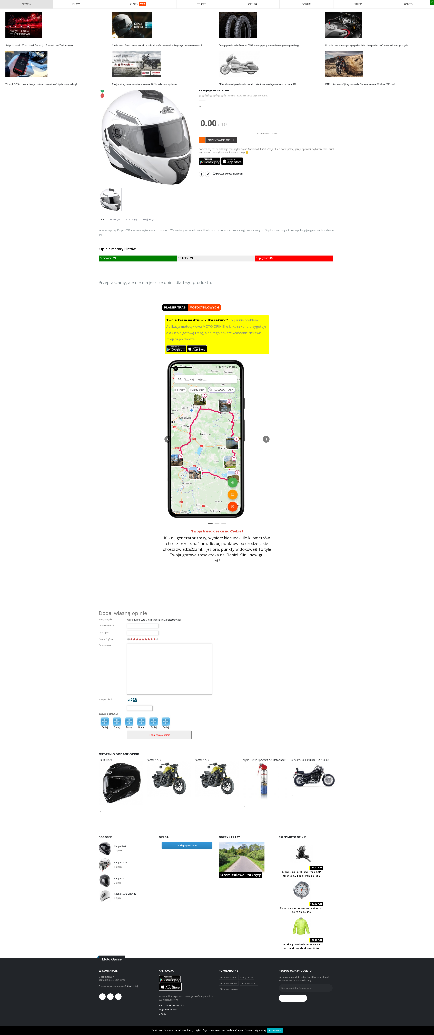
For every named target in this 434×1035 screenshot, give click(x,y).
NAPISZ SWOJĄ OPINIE (221, 140)
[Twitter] (207, 174)
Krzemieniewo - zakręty (240, 875)
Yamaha (116, 81)
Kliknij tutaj (132, 986)
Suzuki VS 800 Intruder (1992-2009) (310, 759)
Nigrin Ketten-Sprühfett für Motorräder (264, 759)
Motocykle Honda (228, 977)
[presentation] (104, 136)
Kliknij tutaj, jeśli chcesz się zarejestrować (157, 619)
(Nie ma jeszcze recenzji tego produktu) (248, 96)
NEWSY (26, 4)
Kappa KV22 (120, 862)
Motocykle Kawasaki (229, 989)
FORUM (306, 4)
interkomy (117, 42)
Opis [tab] (101, 219)
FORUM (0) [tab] (131, 219)
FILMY (76, 4)
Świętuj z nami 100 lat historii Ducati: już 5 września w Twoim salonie (39, 45)
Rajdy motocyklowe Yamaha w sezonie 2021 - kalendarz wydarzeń (144, 84)
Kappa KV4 (120, 846)
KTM (327, 81)
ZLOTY (137, 4)
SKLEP (358, 4)
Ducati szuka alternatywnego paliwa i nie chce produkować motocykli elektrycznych (366, 45)
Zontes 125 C (154, 759)
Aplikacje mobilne (14, 81)
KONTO (408, 4)
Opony (222, 42)
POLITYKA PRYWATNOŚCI (171, 1005)
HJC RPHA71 (105, 759)
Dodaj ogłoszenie (187, 845)
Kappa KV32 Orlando (125, 893)
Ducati (8, 42)
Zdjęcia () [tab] (148, 219)
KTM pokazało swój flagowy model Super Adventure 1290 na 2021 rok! (360, 84)
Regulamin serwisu (168, 1009)
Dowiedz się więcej (255, 1030)
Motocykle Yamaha (228, 983)
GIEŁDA (253, 4)
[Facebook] (201, 174)
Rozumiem (275, 1030)
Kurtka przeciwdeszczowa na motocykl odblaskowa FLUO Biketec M (301, 948)
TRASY (201, 4)
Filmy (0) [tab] (115, 219)
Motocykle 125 (246, 977)
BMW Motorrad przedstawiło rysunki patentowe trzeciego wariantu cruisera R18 (257, 84)
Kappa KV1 (120, 878)
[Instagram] (118, 996)
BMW (221, 81)
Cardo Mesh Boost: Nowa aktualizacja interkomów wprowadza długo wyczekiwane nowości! (157, 45)
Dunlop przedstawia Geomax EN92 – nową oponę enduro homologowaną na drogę (259, 45)
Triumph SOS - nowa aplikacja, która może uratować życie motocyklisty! (41, 84)
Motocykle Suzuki (249, 983)
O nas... (162, 1013)
